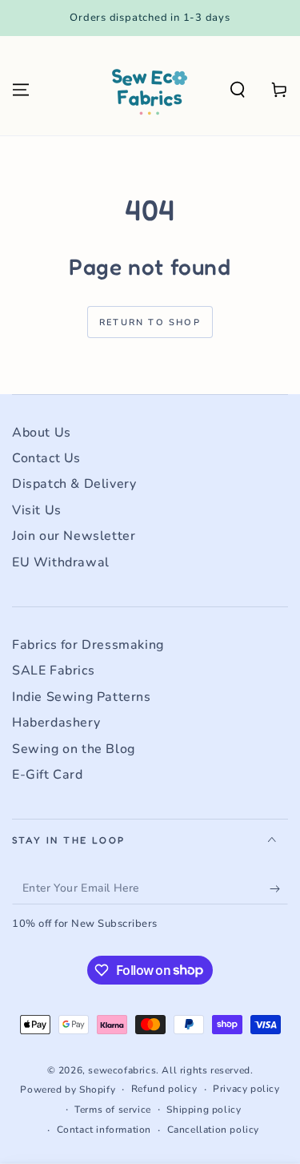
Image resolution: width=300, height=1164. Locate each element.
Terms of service (112, 1109)
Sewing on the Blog (73, 749)
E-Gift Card (47, 774)
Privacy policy (246, 1088)
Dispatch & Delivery (74, 484)
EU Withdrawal (61, 562)
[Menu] (21, 89)
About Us (41, 432)
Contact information (104, 1129)
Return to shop (150, 322)
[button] (237, 89)
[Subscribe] (279, 888)
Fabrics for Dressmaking (88, 645)
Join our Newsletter (73, 536)
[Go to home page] (148, 90)
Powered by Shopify (67, 1089)
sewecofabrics (122, 1070)
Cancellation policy (213, 1129)
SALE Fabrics (53, 670)
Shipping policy (203, 1109)
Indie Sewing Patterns (81, 697)
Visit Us (37, 510)
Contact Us (46, 458)
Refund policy (164, 1088)
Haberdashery (56, 722)
